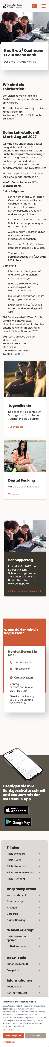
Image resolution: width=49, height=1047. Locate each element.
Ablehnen (35, 1035)
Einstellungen (9, 1042)
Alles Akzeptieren (13, 1035)
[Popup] (43, 6)
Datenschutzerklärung (11, 1030)
